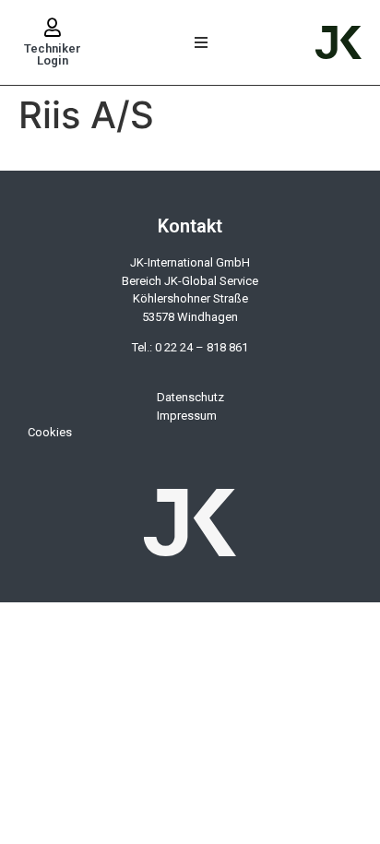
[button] (201, 43)
